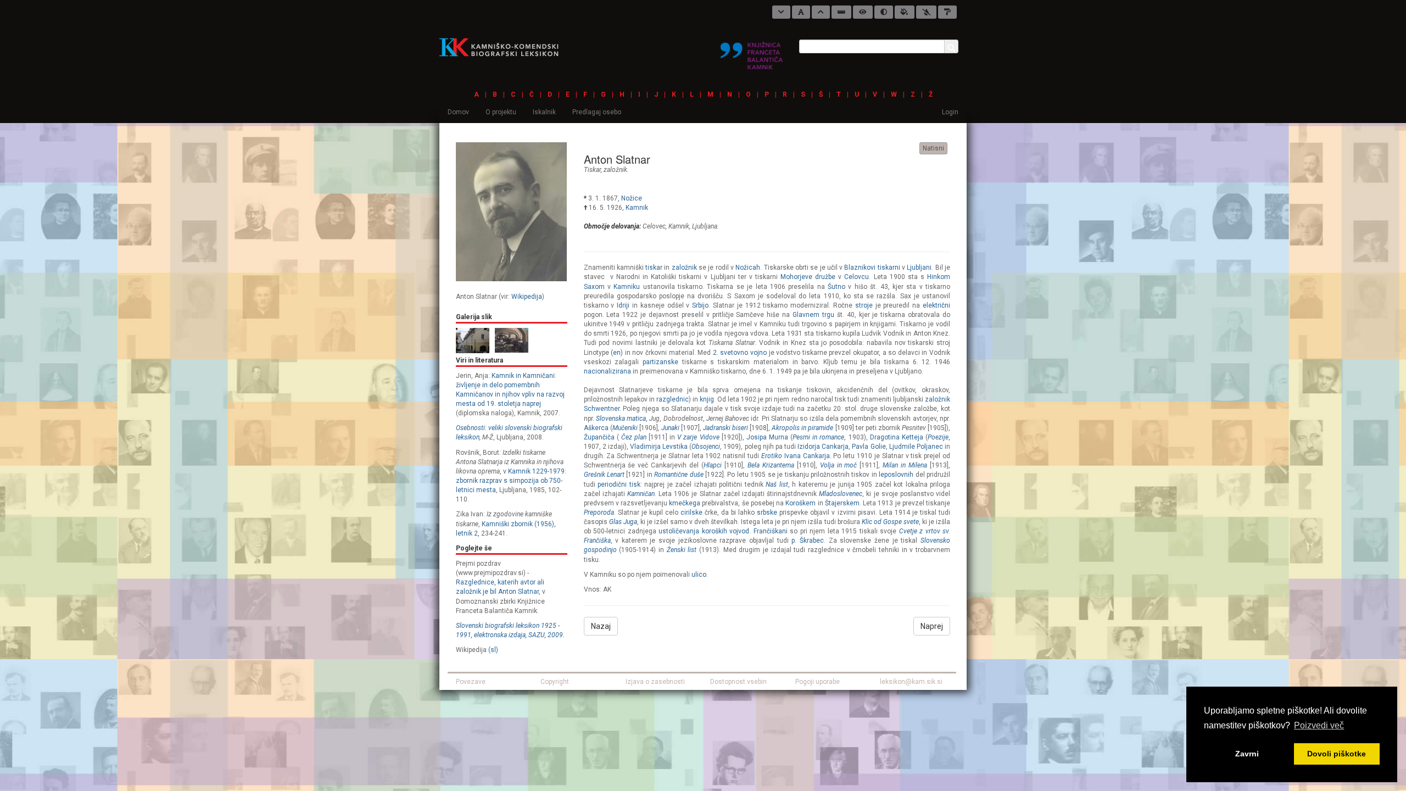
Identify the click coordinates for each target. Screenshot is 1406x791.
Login (950, 112)
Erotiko (771, 456)
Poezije (938, 437)
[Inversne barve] (904, 12)
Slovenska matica (621, 418)
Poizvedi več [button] (1319, 725)
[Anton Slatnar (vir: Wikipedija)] (511, 211)
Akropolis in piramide (802, 428)
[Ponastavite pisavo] (801, 12)
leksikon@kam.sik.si (911, 682)
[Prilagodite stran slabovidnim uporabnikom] (863, 12)
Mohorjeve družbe (807, 277)
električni (936, 305)
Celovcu (856, 277)
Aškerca (596, 428)
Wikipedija (526, 296)
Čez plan (633, 437)
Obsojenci (705, 446)
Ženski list (682, 550)
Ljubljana (704, 226)
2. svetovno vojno (740, 352)
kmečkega (684, 503)
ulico (698, 574)
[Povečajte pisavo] (821, 12)
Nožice (631, 198)
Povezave (471, 682)
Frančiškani (771, 531)
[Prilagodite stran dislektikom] (883, 12)
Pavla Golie (868, 446)
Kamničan (641, 494)
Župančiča (599, 437)
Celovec (654, 226)
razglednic (672, 399)
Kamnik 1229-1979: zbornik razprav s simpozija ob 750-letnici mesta (511, 480)
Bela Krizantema (770, 465)
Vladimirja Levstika (659, 446)
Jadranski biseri (725, 428)
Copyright (554, 682)
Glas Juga (623, 522)
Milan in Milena (905, 465)
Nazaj (601, 626)
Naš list (777, 484)
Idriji (623, 305)
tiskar (592, 170)
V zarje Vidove (698, 437)
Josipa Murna (767, 437)
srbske (767, 512)
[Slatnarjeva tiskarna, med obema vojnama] (511, 340)
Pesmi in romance (818, 437)
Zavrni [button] (1247, 753)
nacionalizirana (607, 371)
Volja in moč (838, 465)
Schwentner (602, 409)
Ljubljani (919, 267)
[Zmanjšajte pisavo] (781, 12)
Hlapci (713, 465)
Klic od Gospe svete (890, 522)
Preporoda (599, 512)
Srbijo (700, 305)
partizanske (660, 362)
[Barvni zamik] (926, 12)
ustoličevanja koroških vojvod (704, 531)
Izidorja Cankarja (823, 446)
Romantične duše (678, 474)
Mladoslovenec (840, 494)
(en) (617, 352)
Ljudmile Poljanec (916, 446)
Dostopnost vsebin (738, 682)
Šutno (836, 287)
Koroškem (800, 503)
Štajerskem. (843, 503)
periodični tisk (619, 484)
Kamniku (626, 287)
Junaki (670, 428)
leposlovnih (896, 474)
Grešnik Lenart (604, 474)
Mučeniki (625, 428)
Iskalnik (544, 112)
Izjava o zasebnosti (655, 682)
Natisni (933, 148)
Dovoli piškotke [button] (1336, 753)
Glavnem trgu (813, 315)
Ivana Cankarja (807, 456)
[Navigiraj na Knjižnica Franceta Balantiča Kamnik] (752, 51)
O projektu (501, 112)
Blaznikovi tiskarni (872, 267)
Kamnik (637, 207)
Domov (458, 112)
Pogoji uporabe (817, 682)
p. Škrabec (807, 540)
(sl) (493, 650)
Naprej (931, 626)
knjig (707, 399)
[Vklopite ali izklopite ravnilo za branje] (841, 12)
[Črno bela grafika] (947, 12)
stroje (864, 305)
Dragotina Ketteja (896, 437)
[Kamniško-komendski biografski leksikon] (503, 47)
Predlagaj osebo (596, 112)
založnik (615, 170)
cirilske (691, 512)
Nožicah (747, 267)
